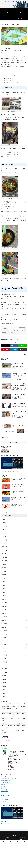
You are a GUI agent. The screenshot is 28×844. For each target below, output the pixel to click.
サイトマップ (7, 839)
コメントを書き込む (14, 442)
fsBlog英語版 (4, 791)
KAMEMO (3, 801)
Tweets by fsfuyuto (6, 823)
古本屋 (7, 837)
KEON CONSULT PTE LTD (8, 782)
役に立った (22, 328)
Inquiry (20, 839)
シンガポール (5, 339)
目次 (12, 75)
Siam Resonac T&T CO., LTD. (9, 778)
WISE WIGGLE (5, 795)
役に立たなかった (7, 330)
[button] (22, 349)
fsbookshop (4, 789)
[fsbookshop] (12, 462)
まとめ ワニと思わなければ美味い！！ (14, 82)
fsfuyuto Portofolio (5, 780)
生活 (11, 339)
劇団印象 (3, 784)
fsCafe (2, 793)
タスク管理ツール (5, 799)
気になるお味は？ (9, 80)
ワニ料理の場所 (8, 78)
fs (8, 749)
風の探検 (3, 787)
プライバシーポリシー (21, 837)
